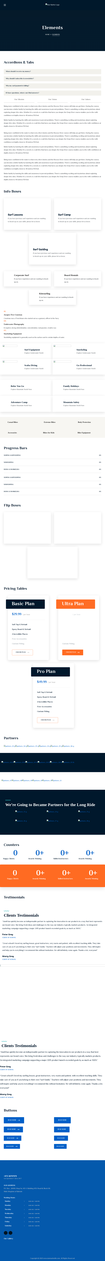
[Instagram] (10, 1233)
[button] (100, 5)
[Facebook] (6, 1233)
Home (47, 35)
